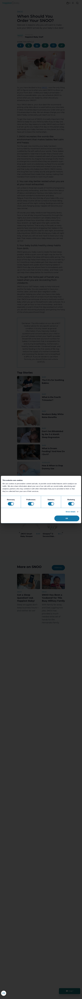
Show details (70, 511)
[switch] (31, 503)
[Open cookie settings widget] (3, 993)
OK (67, 518)
